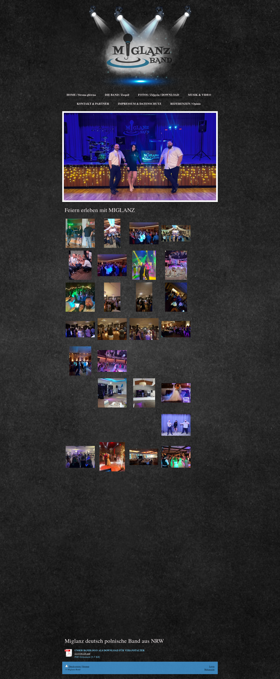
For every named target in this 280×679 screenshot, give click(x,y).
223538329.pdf (82, 653)
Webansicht (209, 669)
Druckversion (74, 666)
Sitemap (85, 666)
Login (212, 666)
